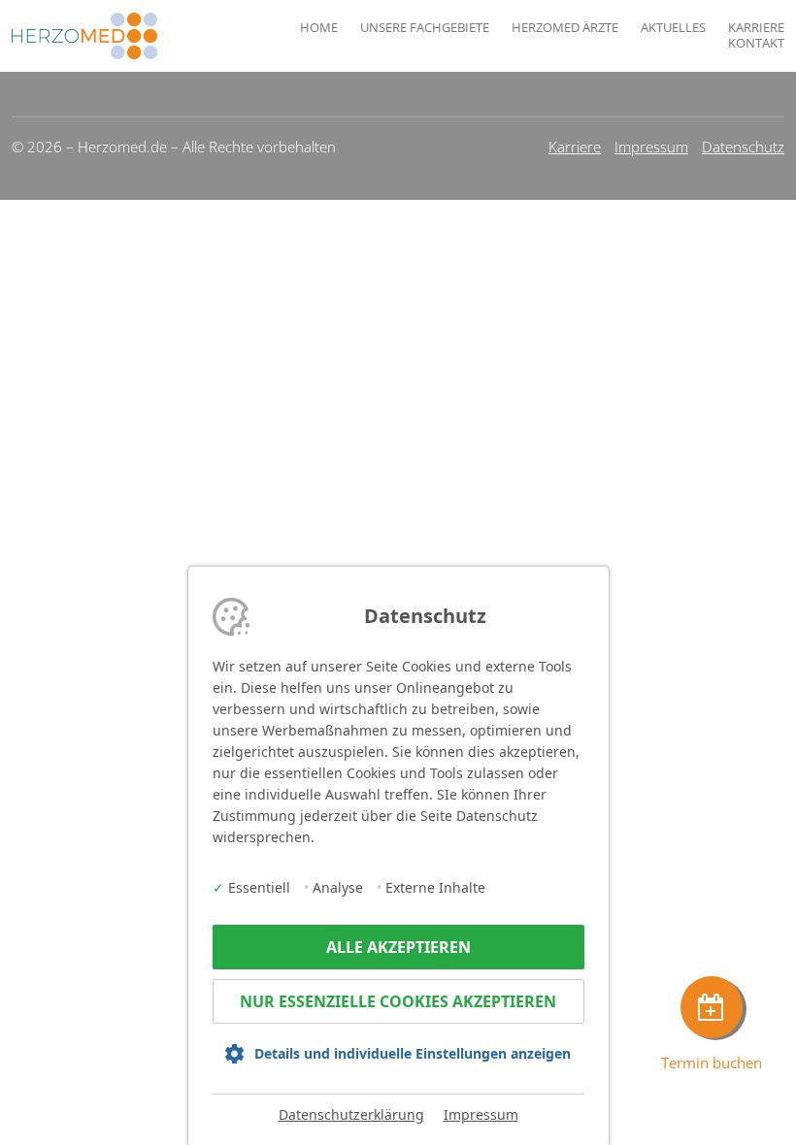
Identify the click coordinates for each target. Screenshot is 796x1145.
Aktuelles (673, 28)
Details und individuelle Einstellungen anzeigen (412, 1053)
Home (319, 28)
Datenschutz (743, 146)
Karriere (756, 28)
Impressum (651, 146)
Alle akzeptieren (398, 947)
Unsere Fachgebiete (424, 28)
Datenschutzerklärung (351, 1114)
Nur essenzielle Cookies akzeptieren (398, 1001)
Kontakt (756, 43)
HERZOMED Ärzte (565, 28)
